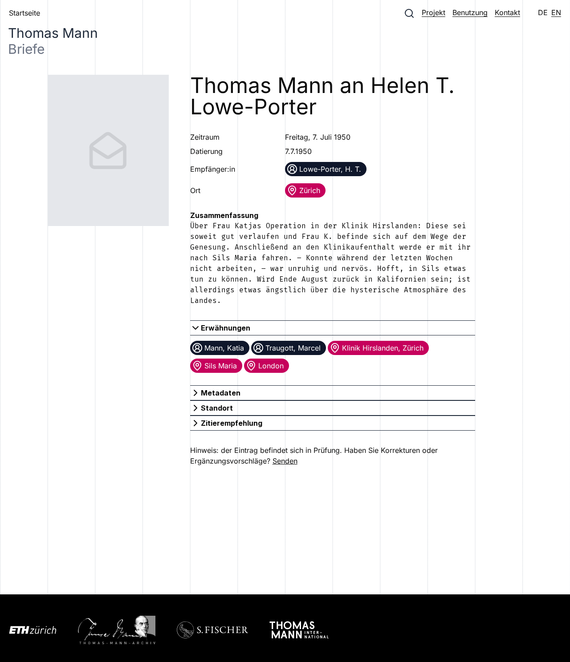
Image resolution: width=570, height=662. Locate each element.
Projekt (433, 12)
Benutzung (470, 12)
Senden (285, 460)
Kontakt (507, 12)
